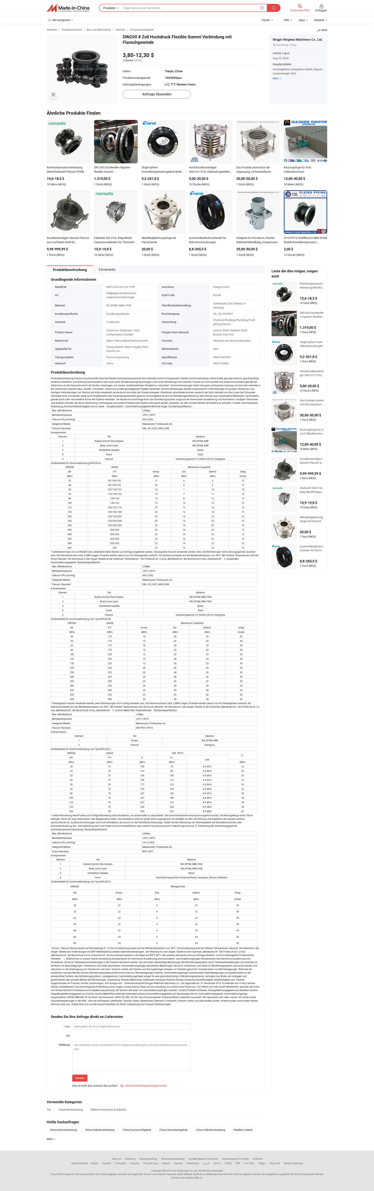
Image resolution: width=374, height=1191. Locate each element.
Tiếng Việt (274, 1163)
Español (106, 1163)
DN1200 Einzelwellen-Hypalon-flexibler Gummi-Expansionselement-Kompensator (312, 315)
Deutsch (178, 1163)
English (94, 1163)
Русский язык (150, 1163)
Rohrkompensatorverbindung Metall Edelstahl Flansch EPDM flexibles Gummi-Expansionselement (312, 285)
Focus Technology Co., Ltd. (184, 1170)
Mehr (276, 78)
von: (67, 1026)
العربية (206, 1163)
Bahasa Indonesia (293, 1163)
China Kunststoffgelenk (137, 1130)
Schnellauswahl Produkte (235, 1158)
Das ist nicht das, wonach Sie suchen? (95, 1085)
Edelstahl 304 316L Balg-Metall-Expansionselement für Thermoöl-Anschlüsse (312, 490)
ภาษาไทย (249, 1163)
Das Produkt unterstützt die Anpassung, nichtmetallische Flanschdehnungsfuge (312, 402)
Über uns (116, 1158)
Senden (79, 1078)
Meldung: (64, 1045)
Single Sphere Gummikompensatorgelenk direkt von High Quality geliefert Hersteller (312, 344)
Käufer (266, 20)
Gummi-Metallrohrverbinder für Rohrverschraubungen (312, 548)
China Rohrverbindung (63, 1130)
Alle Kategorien (61, 20)
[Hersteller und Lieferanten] (68, 8)
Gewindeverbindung (71, 1109)
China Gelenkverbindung (100, 1130)
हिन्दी (238, 1163)
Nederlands (193, 1163)
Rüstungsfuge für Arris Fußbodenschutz (311, 431)
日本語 (228, 1163)
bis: (68, 1035)
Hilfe (286, 20)
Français (134, 1163)
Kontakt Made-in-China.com (203, 1158)
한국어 (217, 1163)
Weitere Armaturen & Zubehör (108, 1109)
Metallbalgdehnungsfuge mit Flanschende (312, 519)
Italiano (166, 1163)
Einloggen (321, 10)
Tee (49, 1109)
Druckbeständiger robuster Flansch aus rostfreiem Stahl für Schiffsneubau (312, 461)
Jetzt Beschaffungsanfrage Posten (143, 1085)
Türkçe (261, 1163)
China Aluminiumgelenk (173, 1130)
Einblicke (257, 1158)
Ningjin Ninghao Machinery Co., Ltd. (298, 39)
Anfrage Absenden (156, 94)
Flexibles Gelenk (242, 1130)
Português (120, 1163)
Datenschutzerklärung (172, 1158)
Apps (302, 20)
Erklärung (130, 1158)
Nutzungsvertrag (148, 1158)
